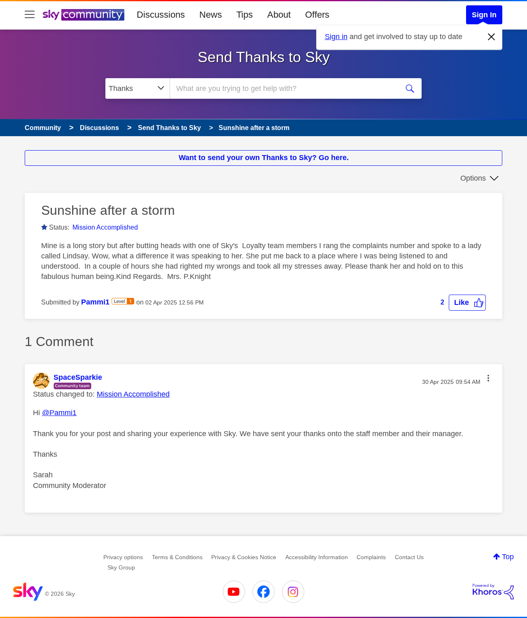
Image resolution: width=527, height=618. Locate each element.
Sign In (484, 15)
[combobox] (283, 88)
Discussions (161, 14)
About (279, 14)
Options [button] (473, 178)
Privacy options (123, 557)
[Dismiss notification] (491, 37)
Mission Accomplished (105, 227)
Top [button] (508, 557)
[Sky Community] (83, 15)
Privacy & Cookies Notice (243, 557)
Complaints (371, 557)
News (210, 14)
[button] (467, 303)
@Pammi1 (59, 413)
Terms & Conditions (177, 557)
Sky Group (121, 567)
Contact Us (409, 557)
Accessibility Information (316, 557)
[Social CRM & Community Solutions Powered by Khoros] (493, 591)
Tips (244, 14)
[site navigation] (30, 15)
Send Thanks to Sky (264, 57)
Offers (317, 14)
